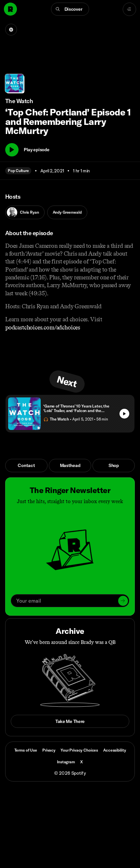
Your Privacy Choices (79, 750)
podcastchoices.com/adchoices (42, 327)
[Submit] (123, 601)
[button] (70, 9)
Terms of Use (25, 750)
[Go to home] (10, 9)
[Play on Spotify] (11, 29)
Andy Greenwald (67, 212)
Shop (113, 465)
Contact (26, 465)
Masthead (70, 465)
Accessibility (114, 750)
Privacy (48, 750)
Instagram (66, 761)
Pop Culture (18, 170)
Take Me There (70, 721)
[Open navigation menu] (129, 9)
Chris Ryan (29, 212)
